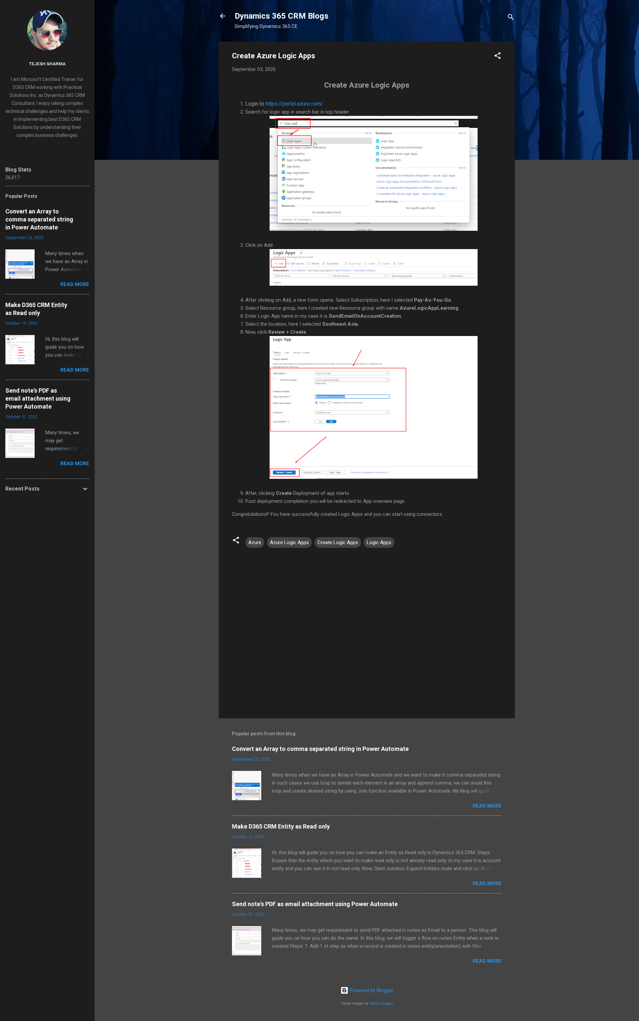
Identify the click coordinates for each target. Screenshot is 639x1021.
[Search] (511, 18)
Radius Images (381, 1003)
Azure (254, 542)
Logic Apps (379, 542)
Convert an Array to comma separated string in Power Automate (320, 748)
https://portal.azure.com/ (294, 104)
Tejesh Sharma (47, 63)
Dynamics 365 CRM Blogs (281, 16)
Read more (487, 806)
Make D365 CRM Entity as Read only (281, 826)
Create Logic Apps (338, 542)
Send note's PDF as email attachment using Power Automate (315, 903)
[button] (498, 57)
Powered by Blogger (370, 990)
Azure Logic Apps (289, 542)
